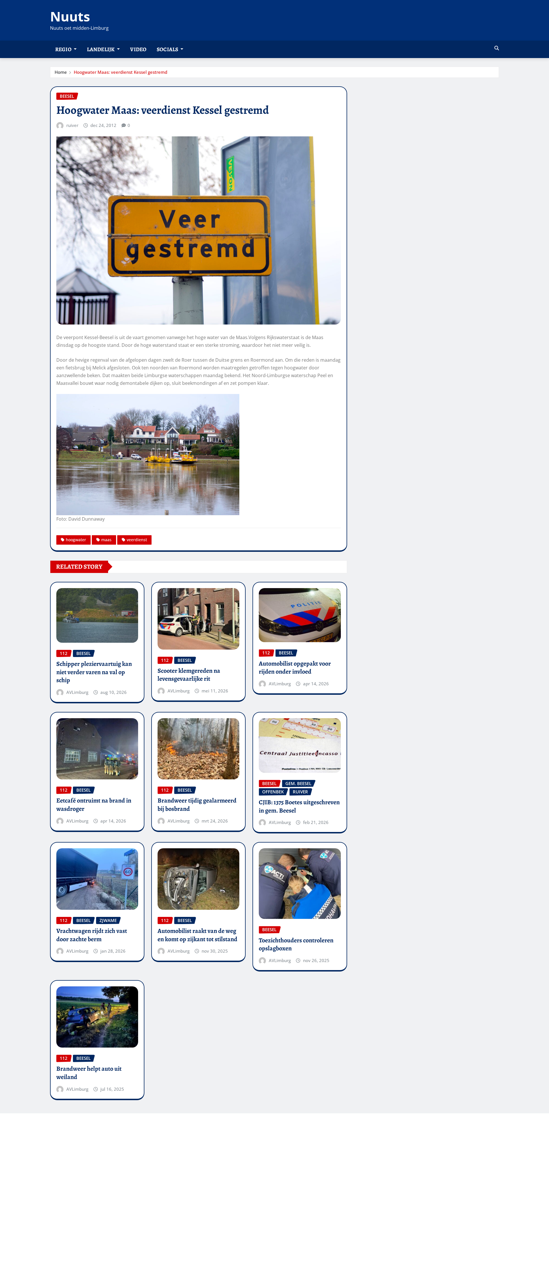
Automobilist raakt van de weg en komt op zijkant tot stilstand (197, 935)
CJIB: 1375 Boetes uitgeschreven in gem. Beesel (299, 806)
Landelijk (101, 49)
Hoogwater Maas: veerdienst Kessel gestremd (120, 72)
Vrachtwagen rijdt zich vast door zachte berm (91, 935)
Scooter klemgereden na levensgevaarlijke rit (189, 674)
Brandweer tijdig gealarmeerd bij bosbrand (197, 804)
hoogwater (76, 539)
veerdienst (137, 539)
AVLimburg (77, 692)
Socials (168, 49)
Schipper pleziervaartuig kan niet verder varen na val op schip (94, 672)
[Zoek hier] (496, 48)
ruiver (72, 125)
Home (61, 72)
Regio (63, 49)
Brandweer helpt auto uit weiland (89, 1072)
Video (138, 49)
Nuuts (70, 16)
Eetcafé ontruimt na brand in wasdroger (93, 804)
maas (106, 539)
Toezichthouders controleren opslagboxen (296, 944)
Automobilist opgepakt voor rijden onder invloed (295, 667)
